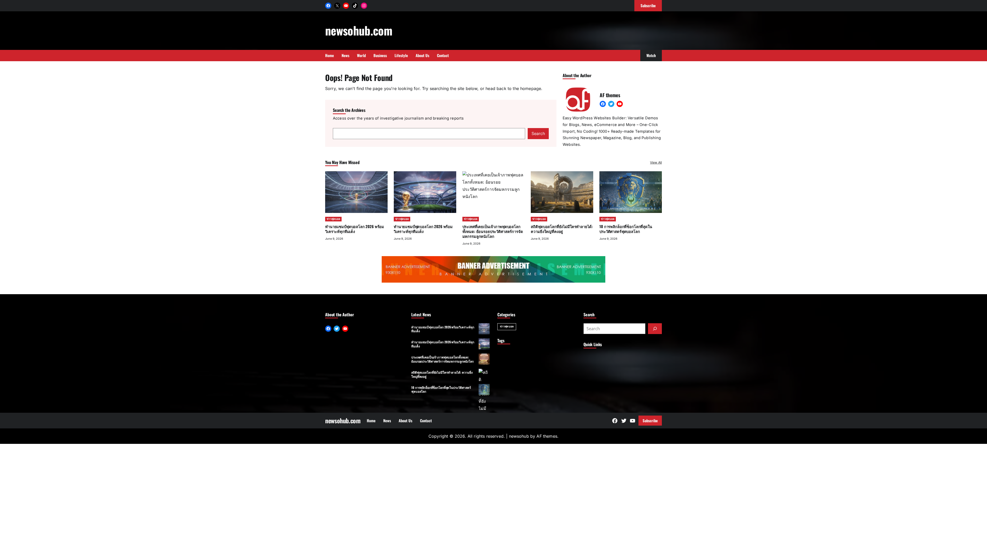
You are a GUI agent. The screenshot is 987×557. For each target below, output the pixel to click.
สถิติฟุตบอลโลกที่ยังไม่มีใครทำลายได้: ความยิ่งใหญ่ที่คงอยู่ (561, 228)
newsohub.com (358, 30)
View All (656, 162)
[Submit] (655, 328)
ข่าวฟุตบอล (333, 219)
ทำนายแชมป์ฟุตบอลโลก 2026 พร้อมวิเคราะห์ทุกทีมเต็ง (354, 228)
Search (538, 133)
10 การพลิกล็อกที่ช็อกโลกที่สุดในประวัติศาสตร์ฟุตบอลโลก (625, 228)
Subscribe (650, 420)
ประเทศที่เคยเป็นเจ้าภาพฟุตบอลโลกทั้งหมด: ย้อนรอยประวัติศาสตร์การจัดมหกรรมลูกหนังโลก (442, 359)
